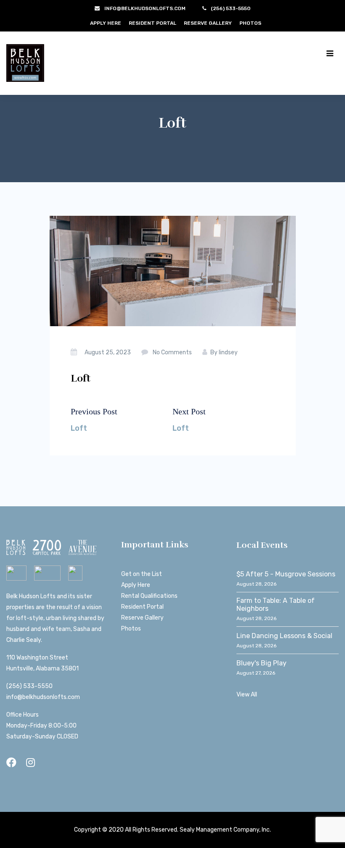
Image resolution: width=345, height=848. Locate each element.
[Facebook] (11, 762)
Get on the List (141, 574)
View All (246, 694)
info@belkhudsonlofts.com (43, 697)
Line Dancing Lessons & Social (284, 636)
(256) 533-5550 (29, 686)
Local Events (262, 545)
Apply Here (105, 23)
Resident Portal (152, 23)
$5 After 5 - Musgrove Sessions (285, 574)
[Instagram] (30, 762)
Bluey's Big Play (261, 663)
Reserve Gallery (208, 23)
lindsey (228, 352)
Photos (250, 23)
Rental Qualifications (149, 595)
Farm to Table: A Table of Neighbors (275, 604)
